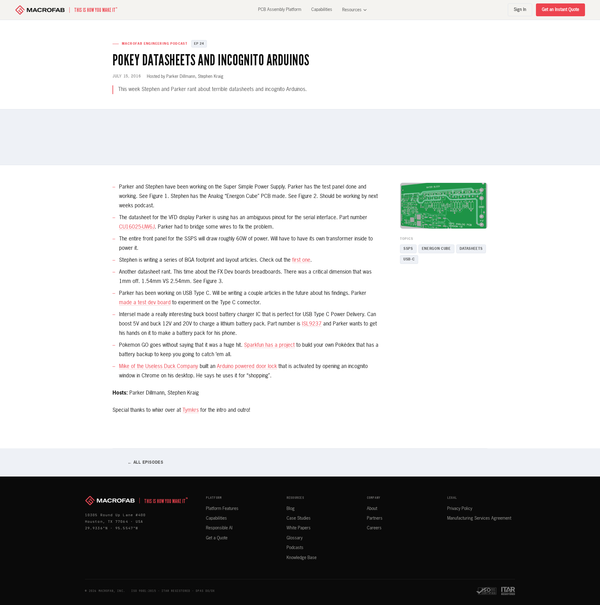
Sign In (520, 10)
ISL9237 (312, 324)
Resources (352, 10)
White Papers (299, 528)
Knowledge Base (302, 558)
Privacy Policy (459, 509)
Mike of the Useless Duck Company (158, 366)
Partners (374, 518)
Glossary (294, 538)
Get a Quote (217, 538)
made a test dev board (145, 302)
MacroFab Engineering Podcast (155, 43)
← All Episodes (145, 463)
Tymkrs (190, 410)
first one (301, 260)
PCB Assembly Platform (279, 10)
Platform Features (222, 509)
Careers (374, 528)
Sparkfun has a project (269, 345)
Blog (291, 509)
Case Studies (299, 518)
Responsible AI (219, 528)
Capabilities (321, 10)
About (372, 509)
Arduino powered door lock (247, 366)
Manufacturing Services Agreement (479, 518)
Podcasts (295, 548)
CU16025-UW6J (137, 227)
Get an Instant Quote (560, 10)
